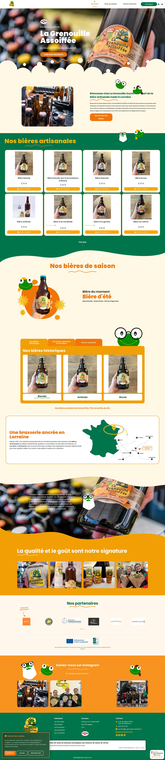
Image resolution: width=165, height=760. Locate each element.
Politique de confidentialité (90, 722)
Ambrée (82, 397)
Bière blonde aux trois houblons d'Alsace (63, 179)
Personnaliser (36, 753)
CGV (82, 727)
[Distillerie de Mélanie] (94, 621)
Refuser (22, 753)
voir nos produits (53, 54)
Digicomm (88, 757)
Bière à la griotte (102, 221)
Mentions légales (87, 724)
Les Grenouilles (59, 722)
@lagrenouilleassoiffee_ (79, 673)
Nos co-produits (88, 342)
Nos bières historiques (34, 342)
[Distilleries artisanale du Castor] (116, 621)
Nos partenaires (59, 730)
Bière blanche (102, 178)
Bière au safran (140, 221)
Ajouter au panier (25, 189)
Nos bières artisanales (40, 141)
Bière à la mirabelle (63, 221)
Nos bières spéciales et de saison (61, 342)
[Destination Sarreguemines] (71, 621)
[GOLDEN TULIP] (138, 621)
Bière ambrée (24, 221)
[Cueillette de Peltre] (49, 621)
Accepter (10, 753)
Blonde (42, 397)
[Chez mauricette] (26, 621)
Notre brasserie (59, 727)
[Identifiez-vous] (159, 4)
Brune (123, 397)
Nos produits (58, 724)
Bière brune (141, 178)
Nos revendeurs (59, 733)
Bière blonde (24, 178)
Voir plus (82, 243)
